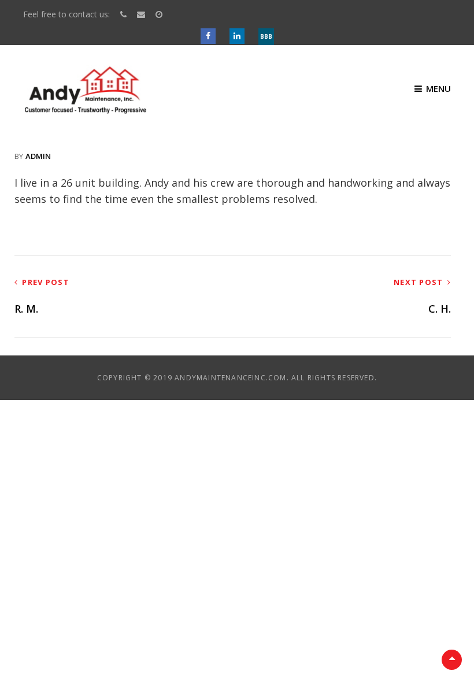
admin (38, 156)
